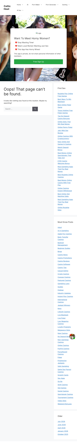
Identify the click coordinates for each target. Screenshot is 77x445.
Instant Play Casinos (65, 296)
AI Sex (19, 10)
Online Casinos (63, 345)
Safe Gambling (63, 366)
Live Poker (62, 318)
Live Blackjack (63, 315)
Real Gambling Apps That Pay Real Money (65, 169)
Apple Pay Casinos (65, 234)
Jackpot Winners (64, 305)
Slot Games (62, 388)
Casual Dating (63, 271)
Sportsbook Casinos (65, 394)
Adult (60, 227)
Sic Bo (60, 381)
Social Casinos (63, 391)
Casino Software (64, 264)
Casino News (63, 255)
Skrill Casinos (63, 385)
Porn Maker (36, 5)
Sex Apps (61, 378)
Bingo (60, 251)
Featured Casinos (64, 280)
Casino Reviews (64, 261)
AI (27, 5)
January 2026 (63, 431)
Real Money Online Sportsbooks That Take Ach (65, 155)
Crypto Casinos (63, 274)
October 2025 (63, 434)
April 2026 (61, 428)
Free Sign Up (38, 62)
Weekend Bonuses (65, 404)
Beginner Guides (64, 248)
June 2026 (62, 425)
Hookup (60, 290)
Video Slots (62, 401)
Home (19, 5)
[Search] (35, 109)
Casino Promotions (65, 258)
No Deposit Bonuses (65, 337)
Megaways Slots (64, 330)
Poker (60, 357)
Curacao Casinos (64, 277)
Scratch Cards (63, 375)
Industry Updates (64, 293)
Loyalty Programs (64, 327)
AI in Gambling (63, 231)
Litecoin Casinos (64, 312)
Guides (60, 287)
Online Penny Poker (65, 127)
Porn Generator (51, 5)
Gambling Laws (63, 284)
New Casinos (63, 333)
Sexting (64, 5)
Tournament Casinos (65, 397)
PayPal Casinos (63, 349)
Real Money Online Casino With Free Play (65, 182)
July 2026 (61, 421)
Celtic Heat (7, 7)
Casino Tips (62, 268)
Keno (59, 308)
